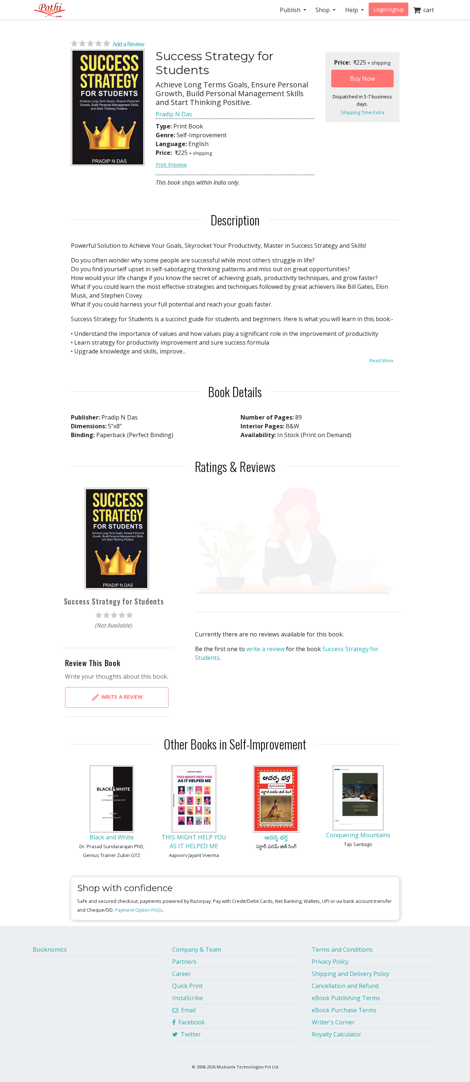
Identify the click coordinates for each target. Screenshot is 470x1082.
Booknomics (50, 949)
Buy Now (362, 79)
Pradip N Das (174, 114)
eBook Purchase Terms (344, 1010)
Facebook (190, 1022)
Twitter (189, 1034)
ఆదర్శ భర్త (276, 837)
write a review (265, 649)
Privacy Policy (330, 962)
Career (181, 974)
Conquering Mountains (358, 835)
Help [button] (352, 10)
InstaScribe (187, 998)
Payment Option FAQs (139, 910)
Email (187, 1010)
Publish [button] (291, 10)
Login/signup (388, 9)
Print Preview (171, 164)
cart (427, 10)
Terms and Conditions (342, 949)
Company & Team (196, 949)
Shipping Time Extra (362, 112)
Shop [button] (323, 10)
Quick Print (187, 986)
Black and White (112, 837)
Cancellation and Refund (345, 986)
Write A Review (121, 696)
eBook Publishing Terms (346, 998)
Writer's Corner (333, 1022)
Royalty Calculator (336, 1034)
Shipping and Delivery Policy (350, 974)
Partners (184, 962)
